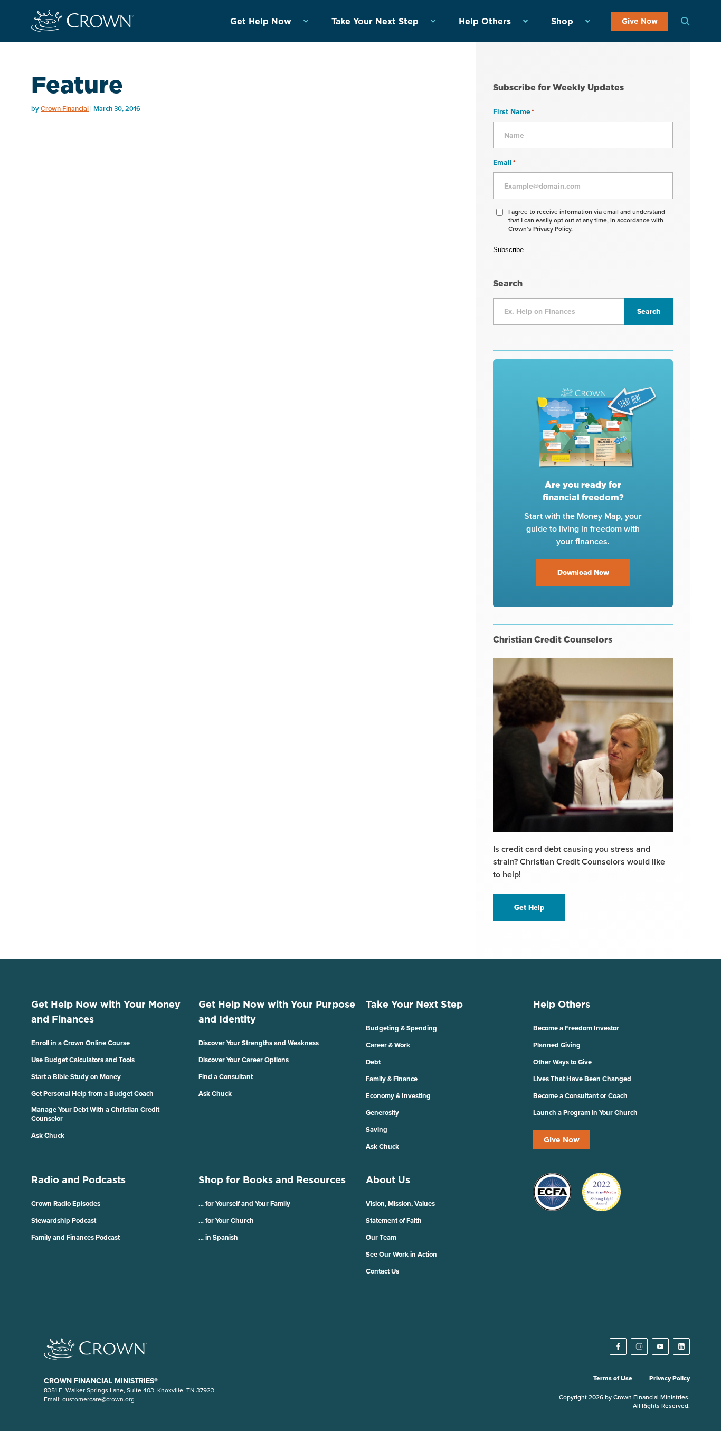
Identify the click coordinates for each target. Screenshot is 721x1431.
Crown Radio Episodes (65, 1203)
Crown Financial (65, 109)
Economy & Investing (398, 1095)
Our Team (381, 1237)
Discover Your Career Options (243, 1059)
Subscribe (508, 250)
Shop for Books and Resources (272, 1179)
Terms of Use (612, 1378)
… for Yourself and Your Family (244, 1203)
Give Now (640, 21)
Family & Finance (392, 1078)
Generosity (382, 1112)
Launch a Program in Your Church (585, 1112)
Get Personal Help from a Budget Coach (92, 1093)
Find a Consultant (225, 1076)
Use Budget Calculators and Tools (83, 1059)
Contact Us (382, 1271)
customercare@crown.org (98, 1399)
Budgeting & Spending (401, 1028)
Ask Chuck (47, 1135)
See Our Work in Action (401, 1254)
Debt (373, 1061)
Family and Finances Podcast (75, 1237)
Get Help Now (260, 21)
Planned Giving (557, 1044)
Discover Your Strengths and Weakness (258, 1042)
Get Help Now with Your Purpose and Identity (276, 1012)
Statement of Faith (394, 1220)
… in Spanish (218, 1237)
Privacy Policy (669, 1378)
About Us (388, 1179)
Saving (376, 1129)
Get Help (529, 907)
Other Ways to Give (562, 1061)
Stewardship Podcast (63, 1220)
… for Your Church (226, 1220)
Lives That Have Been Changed (582, 1078)
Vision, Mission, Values (400, 1203)
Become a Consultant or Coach (580, 1095)
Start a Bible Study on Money (76, 1076)
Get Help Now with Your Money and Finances (106, 1012)
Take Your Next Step (375, 21)
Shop (562, 21)
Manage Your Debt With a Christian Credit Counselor (95, 1114)
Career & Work (388, 1044)
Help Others (485, 21)
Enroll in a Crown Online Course (80, 1042)
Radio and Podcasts (78, 1179)
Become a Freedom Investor (576, 1028)
